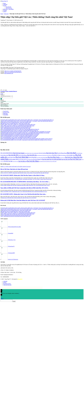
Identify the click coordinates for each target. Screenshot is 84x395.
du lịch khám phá (39, 155)
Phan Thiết (54, 161)
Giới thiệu (5, 4)
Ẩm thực (5, 10)
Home (4, 3)
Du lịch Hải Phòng (22, 155)
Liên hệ (4, 11)
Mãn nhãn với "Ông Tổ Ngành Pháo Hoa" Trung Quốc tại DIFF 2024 (15, 123)
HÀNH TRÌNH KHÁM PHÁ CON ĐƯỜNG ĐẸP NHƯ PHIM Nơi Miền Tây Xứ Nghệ (19, 135)
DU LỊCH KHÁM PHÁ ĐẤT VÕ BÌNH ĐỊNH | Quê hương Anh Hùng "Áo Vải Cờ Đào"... (25, 181)
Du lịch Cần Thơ (51, 153)
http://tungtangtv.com (8, 73)
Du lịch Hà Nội (13, 155)
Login (2, 93)
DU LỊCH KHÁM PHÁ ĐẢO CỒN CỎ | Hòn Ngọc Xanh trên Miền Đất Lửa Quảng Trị (19, 130)
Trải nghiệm (5, 114)
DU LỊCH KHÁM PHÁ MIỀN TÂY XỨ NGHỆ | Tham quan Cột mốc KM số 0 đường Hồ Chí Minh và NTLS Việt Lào (26, 139)
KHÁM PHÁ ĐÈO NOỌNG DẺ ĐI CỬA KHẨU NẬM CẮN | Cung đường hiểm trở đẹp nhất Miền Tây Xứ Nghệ (25, 132)
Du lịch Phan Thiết (39, 157)
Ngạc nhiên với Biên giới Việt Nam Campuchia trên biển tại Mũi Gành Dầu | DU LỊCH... (24, 188)
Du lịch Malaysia (63, 155)
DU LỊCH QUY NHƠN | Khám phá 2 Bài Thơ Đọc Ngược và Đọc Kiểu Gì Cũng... (23, 175)
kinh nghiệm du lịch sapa (49, 161)
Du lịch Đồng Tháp (42, 161)
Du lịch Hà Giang (79, 153)
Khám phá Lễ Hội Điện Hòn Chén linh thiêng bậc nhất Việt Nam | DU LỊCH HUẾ (23, 200)
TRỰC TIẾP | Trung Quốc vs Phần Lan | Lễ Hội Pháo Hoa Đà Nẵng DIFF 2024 (17, 125)
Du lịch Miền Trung (71, 155)
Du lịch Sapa (45, 159)
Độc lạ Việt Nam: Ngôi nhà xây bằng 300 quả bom (14, 169)
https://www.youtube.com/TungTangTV (13, 71)
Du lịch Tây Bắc (8, 161)
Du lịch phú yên (62, 157)
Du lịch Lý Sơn (56, 155)
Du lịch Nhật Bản (22, 157)
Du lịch (4, 5)
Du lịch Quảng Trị (37, 159)
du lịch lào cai (49, 155)
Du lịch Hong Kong (62, 153)
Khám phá (6, 13)
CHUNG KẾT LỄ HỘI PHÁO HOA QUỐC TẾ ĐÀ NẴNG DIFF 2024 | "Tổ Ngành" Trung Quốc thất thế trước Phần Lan (27, 121)
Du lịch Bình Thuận (28, 153)
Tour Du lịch (8, 6)
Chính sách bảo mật (7, 284)
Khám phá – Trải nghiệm (8, 9)
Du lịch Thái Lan (75, 159)
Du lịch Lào (45, 155)
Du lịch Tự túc (9, 8)
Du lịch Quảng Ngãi (22, 159)
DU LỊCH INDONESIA (7, 153)
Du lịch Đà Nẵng (33, 161)
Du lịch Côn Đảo (42, 153)
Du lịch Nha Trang (11, 157)
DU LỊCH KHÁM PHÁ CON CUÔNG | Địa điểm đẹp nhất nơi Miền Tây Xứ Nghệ (18, 137)
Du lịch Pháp (45, 157)
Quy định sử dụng (7, 283)
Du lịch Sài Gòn (65, 159)
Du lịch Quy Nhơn (71, 157)
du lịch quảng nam (13, 159)
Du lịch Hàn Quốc (4, 155)
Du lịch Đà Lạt (22, 161)
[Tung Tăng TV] (4, 1)
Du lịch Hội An (32, 155)
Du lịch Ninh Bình (32, 157)
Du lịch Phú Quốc (54, 157)
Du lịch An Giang (18, 153)
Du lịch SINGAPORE (55, 159)
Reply (2, 298)
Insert (14, 301)
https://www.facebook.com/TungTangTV (13, 72)
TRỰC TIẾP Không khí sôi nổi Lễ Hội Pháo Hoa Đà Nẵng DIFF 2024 (15, 128)
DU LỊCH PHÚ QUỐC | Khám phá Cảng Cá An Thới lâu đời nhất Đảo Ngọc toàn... (23, 194)
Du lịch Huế (71, 153)
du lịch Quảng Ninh (29, 159)
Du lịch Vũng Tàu (15, 161)
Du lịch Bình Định (35, 153)
